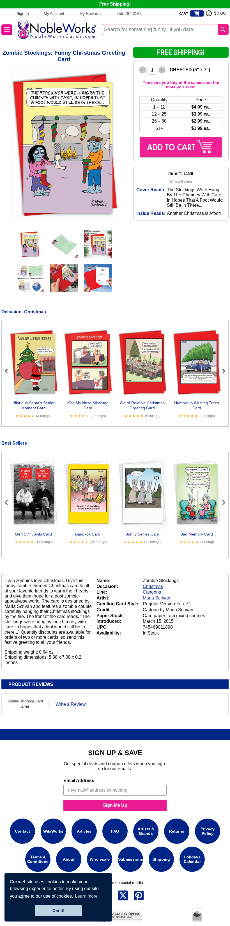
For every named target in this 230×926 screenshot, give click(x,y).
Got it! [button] (58, 910)
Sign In (23, 13)
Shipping (161, 859)
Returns (176, 831)
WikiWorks (53, 831)
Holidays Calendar (192, 859)
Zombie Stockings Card (25, 701)
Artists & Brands (146, 831)
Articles (84, 831)
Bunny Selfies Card (142, 534)
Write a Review (180, 181)
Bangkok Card (87, 534)
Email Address (78, 780)
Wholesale (100, 859)
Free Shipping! (115, 4)
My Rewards (90, 13)
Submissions (130, 859)
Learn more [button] (86, 896)
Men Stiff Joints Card (33, 534)
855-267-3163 (129, 13)
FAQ (115, 831)
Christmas (35, 311)
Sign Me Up (115, 805)
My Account (54, 13)
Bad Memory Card (196, 534)
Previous (8, 371)
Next (221, 371)
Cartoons (152, 592)
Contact (22, 831)
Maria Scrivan (156, 598)
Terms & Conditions (38, 859)
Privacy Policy (208, 831)
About (69, 859)
